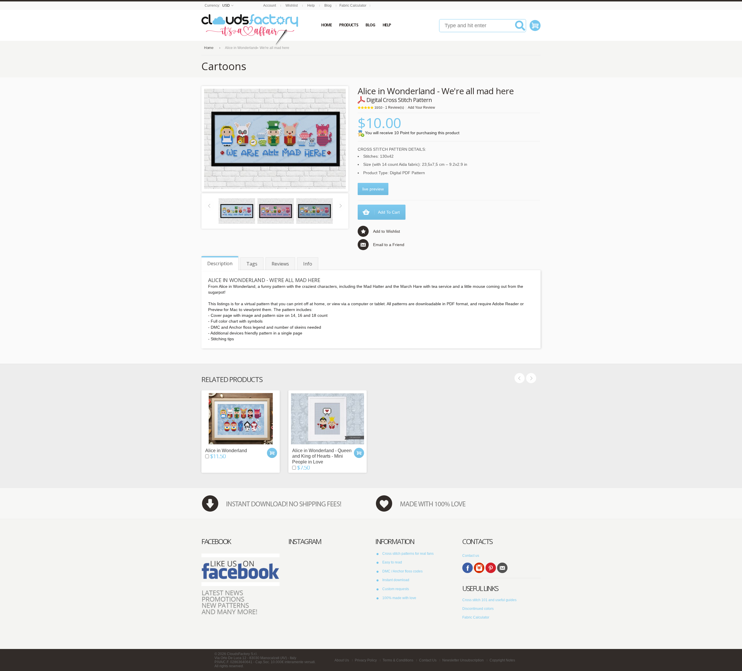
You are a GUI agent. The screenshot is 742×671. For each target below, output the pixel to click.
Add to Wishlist (386, 231)
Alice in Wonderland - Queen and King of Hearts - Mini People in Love (322, 456)
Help (311, 5)
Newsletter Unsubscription (463, 660)
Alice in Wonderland (226, 450)
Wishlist (291, 5)
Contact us (470, 556)
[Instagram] (479, 568)
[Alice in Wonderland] (240, 418)
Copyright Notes (502, 660)
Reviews (280, 264)
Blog (328, 5)
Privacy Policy (366, 660)
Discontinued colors (478, 609)
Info (307, 264)
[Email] (502, 568)
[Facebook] (467, 568)
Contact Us (428, 660)
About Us (341, 660)
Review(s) (394, 108)
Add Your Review (421, 108)
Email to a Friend (388, 244)
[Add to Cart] (272, 453)
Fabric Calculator (352, 5)
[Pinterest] (490, 568)
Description (219, 263)
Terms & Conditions (398, 660)
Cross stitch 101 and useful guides (489, 600)
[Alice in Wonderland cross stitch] (237, 211)
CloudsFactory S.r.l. (242, 654)
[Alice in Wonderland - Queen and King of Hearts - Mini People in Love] (327, 418)
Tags (251, 264)
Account (269, 5)
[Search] (520, 28)
